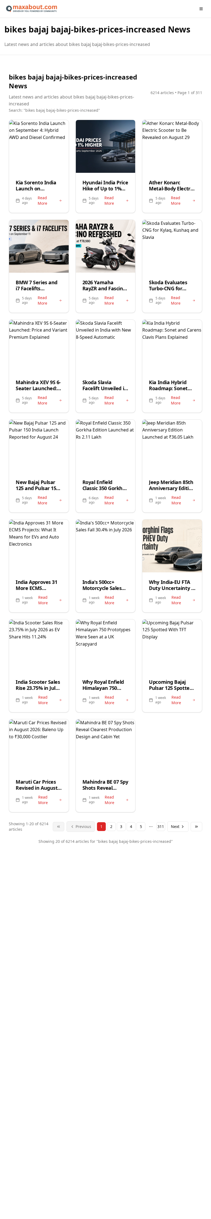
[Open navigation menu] (201, 8)
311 (160, 826)
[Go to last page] (196, 826)
